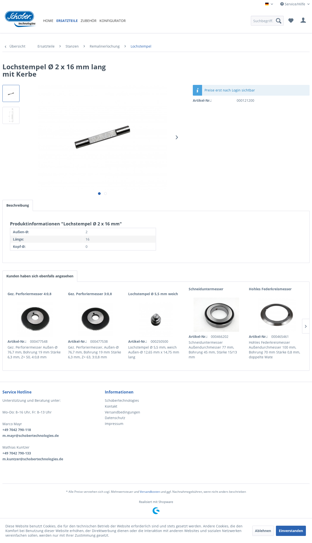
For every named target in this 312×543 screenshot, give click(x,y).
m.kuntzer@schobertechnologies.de (32, 459)
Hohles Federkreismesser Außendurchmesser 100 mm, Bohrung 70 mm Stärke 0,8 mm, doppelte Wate (274, 349)
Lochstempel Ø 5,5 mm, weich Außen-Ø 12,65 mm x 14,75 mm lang (153, 352)
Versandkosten (150, 492)
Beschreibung (17, 205)
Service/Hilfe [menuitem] (295, 4)
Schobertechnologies (122, 400)
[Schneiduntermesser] (216, 315)
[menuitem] (48, 20)
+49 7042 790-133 (16, 453)
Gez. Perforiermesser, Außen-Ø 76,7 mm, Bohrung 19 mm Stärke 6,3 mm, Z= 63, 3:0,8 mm (94, 352)
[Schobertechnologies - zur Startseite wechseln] (20, 20)
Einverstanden (291, 530)
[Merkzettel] (291, 21)
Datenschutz (115, 417)
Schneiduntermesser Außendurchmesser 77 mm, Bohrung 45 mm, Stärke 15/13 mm (213, 349)
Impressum (114, 423)
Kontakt (111, 406)
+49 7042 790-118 (16, 429)
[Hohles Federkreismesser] (276, 315)
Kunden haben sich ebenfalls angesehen (39, 276)
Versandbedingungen (122, 412)
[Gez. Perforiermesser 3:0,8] (96, 319)
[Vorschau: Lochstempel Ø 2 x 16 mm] (11, 93)
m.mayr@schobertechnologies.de (30, 435)
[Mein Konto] (303, 21)
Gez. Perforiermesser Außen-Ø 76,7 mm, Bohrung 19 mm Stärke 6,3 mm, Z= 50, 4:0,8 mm (34, 352)
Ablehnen (263, 530)
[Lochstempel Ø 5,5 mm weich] (156, 319)
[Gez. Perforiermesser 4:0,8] (35, 319)
